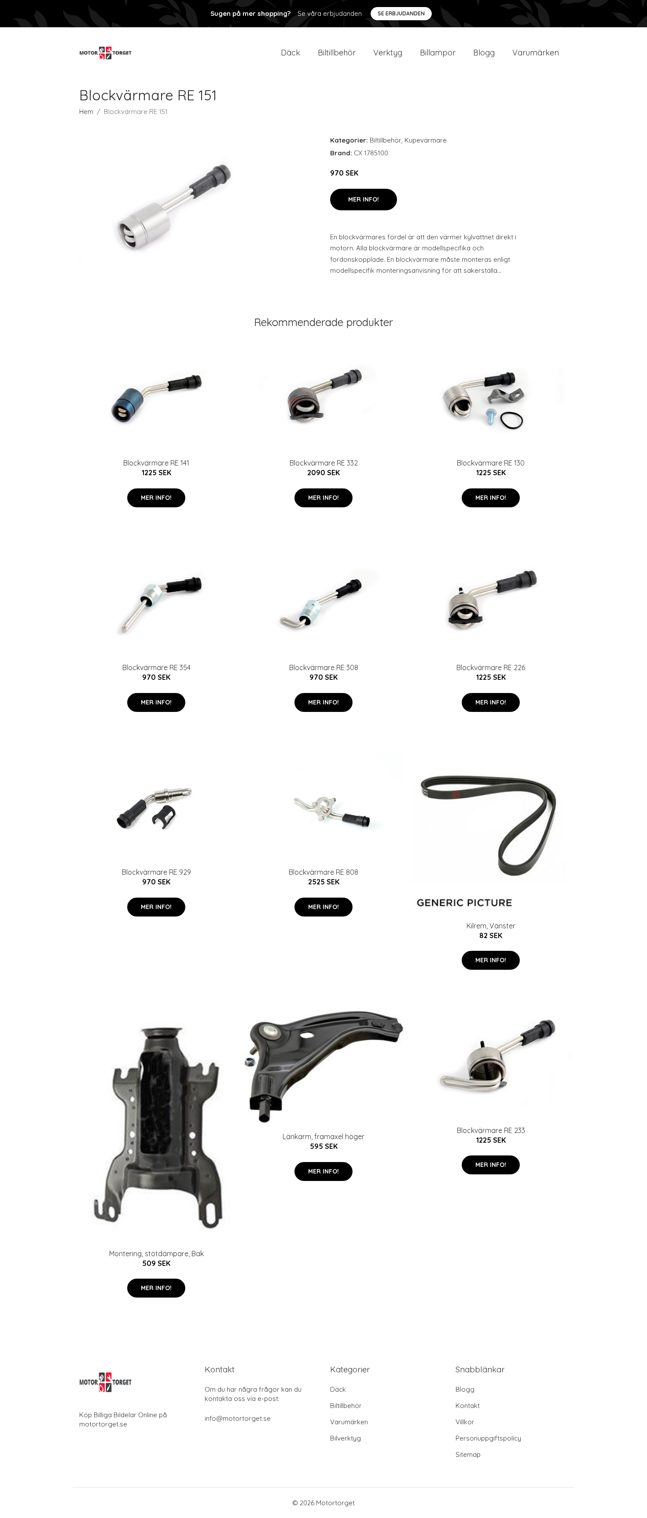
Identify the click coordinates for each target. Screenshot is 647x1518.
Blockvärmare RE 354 (156, 667)
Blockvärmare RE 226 (490, 667)
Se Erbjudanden (401, 13)
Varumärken (535, 53)
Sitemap (468, 1454)
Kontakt (468, 1405)
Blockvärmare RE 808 (323, 872)
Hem (86, 111)
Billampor (438, 53)
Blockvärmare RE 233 (491, 1130)
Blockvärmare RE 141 (156, 462)
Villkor (465, 1422)
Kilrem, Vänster (491, 925)
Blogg (484, 53)
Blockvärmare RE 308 (323, 667)
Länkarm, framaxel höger (323, 1136)
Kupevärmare (425, 140)
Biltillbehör (337, 53)
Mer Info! (363, 199)
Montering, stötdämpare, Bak (156, 1253)
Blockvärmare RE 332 (324, 462)
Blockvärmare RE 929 (156, 872)
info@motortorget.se (238, 1418)
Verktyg (387, 53)
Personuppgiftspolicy (488, 1438)
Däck (290, 53)
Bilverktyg (345, 1438)
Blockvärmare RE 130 (491, 462)
